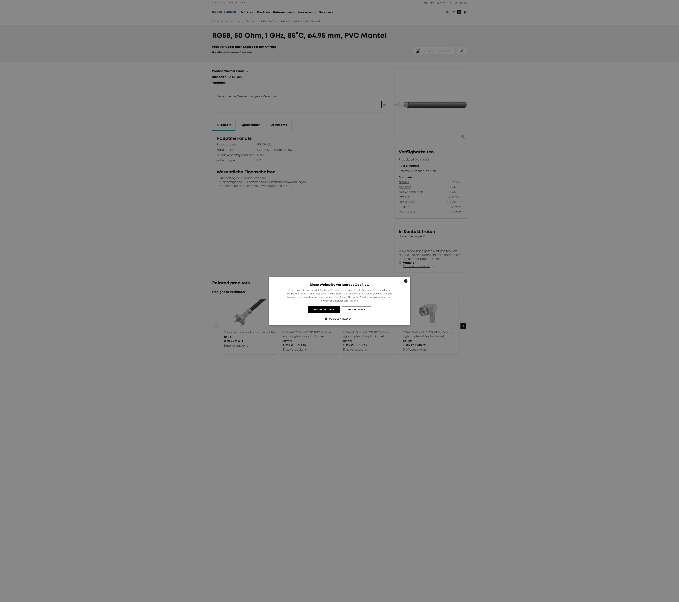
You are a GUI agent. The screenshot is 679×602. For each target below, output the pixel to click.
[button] (339, 319)
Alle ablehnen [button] (356, 309)
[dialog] (339, 301)
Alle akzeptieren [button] (324, 309)
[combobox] (406, 281)
